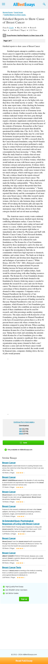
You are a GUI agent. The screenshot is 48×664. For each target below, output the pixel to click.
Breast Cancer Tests (11, 567)
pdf (20, 431)
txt (20, 428)
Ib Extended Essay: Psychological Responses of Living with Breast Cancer (21, 522)
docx (21, 433)
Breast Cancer (9, 462)
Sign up (24, 599)
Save (25, 442)
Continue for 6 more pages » (24, 422)
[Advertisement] (24, 386)
